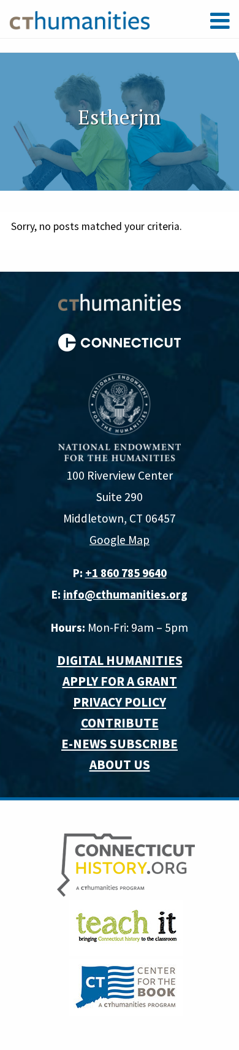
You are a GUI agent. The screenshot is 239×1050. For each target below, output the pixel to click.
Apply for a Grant (120, 681)
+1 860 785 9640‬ (126, 572)
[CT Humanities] (79, 19)
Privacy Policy (119, 702)
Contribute (120, 723)
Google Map (119, 539)
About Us (119, 764)
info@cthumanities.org (125, 594)
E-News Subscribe (119, 743)
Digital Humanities (120, 660)
